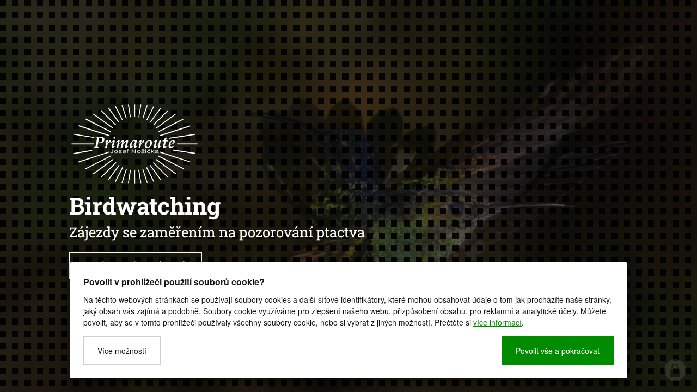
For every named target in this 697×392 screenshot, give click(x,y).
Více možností (121, 350)
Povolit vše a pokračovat (558, 350)
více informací (497, 322)
